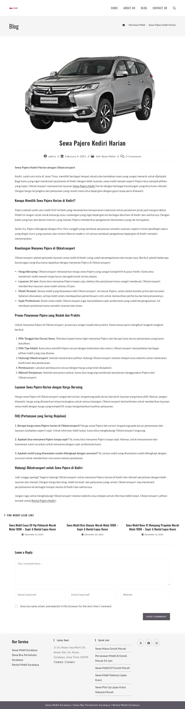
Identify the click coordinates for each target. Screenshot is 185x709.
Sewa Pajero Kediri (84, 186)
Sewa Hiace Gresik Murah (110, 648)
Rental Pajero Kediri (43, 500)
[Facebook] (148, 643)
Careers (70, 662)
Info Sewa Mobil (106, 156)
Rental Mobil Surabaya (25, 664)
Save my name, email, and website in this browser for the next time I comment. (66, 606)
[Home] (123, 24)
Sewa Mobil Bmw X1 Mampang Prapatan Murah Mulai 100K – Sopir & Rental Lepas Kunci (152, 527)
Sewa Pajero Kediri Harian (162, 24)
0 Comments (133, 156)
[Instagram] (156, 643)
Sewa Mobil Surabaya (24, 650)
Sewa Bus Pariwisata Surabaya (92, 705)
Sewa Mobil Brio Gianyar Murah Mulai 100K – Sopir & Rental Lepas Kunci (92, 527)
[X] (140, 643)
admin (52, 156)
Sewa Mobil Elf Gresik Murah (112, 667)
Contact (58, 662)
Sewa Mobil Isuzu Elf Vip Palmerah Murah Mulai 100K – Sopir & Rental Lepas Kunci (32, 527)
